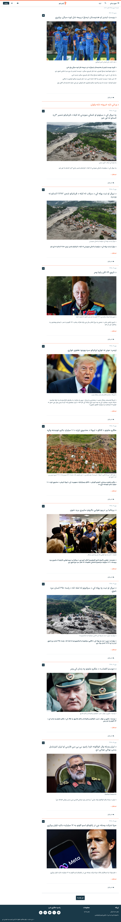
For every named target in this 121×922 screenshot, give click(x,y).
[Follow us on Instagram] (45, 912)
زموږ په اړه (87, 912)
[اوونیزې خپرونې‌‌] (12, 3)
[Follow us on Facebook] (58, 912)
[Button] (111, 97)
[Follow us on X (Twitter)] (54, 912)
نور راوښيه (80, 898)
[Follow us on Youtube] (50, 912)
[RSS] (41, 912)
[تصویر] (18, 3)
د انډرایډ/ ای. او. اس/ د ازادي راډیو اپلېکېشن (107, 915)
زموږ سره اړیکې (115, 912)
